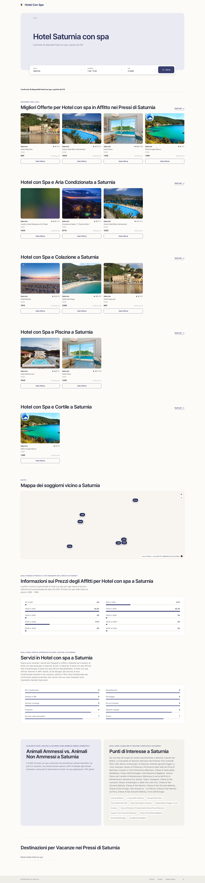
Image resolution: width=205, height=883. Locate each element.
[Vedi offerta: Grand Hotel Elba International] (81, 128)
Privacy (152, 879)
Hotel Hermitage (68, 299)
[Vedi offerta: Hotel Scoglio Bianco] (164, 128)
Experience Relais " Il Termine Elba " (76, 224)
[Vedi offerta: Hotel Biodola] (40, 278)
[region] (102, 525)
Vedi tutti (179, 108)
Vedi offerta (40, 161)
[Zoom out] (181, 498)
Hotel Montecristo (27, 374)
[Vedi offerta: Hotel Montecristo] (40, 353)
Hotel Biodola (26, 299)
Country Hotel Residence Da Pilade (34, 224)
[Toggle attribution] (181, 556)
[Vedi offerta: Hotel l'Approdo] (40, 128)
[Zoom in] (181, 494)
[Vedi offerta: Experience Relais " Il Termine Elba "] (81, 203)
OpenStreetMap (175, 556)
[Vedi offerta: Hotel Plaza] (123, 128)
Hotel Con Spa (34, 4)
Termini (160, 879)
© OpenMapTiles (157, 556)
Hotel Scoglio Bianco (153, 149)
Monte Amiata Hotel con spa (32, 857)
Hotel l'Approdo (27, 149)
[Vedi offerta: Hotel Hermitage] (81, 278)
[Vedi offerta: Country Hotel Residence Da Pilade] (40, 203)
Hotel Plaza (108, 149)
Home (35, 18)
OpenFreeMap (146, 556)
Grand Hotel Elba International (73, 149)
